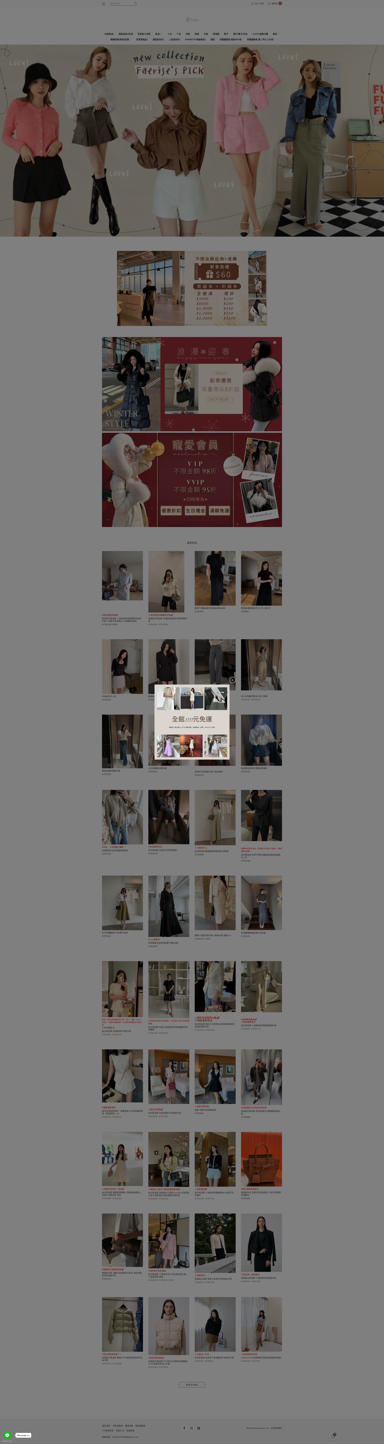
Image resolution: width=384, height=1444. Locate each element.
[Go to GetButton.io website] (7, 1441)
